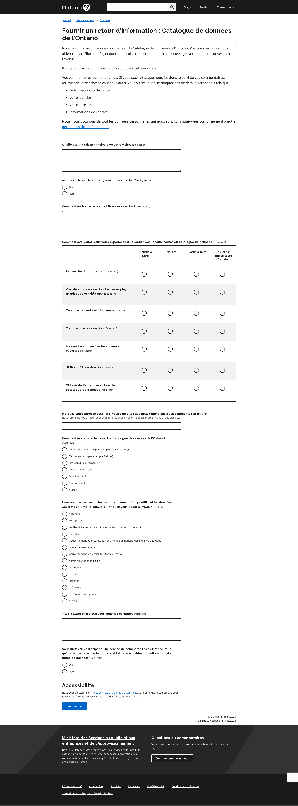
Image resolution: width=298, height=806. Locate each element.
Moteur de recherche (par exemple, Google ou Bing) (99, 449)
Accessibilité (96, 786)
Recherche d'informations (85, 271)
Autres (73, 489)
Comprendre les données (85, 328)
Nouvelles (134, 786)
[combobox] (141, 7)
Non (71, 193)
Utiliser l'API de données (84, 367)
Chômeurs (75, 587)
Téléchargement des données (89, 310)
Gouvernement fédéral (82, 547)
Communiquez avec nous (172, 758)
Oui (71, 187)
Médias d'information (81, 469)
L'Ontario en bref (72, 786)
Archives (116, 786)
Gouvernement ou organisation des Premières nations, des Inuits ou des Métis (115, 540)
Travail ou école (78, 476)
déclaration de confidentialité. (85, 126)
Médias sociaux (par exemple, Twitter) (91, 456)
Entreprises (75, 520)
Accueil (67, 20)
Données (105, 20)
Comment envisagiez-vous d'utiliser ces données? (98, 206)
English (188, 7)
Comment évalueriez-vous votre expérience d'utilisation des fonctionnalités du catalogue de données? (137, 242)
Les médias (75, 567)
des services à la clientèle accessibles (115, 692)
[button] (172, 7)
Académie (74, 514)
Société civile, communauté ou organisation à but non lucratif (105, 527)
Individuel (74, 534)
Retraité (73, 574)
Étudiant (74, 580)
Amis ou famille (78, 483)
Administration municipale (84, 560)
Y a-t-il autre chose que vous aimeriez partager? (97, 613)
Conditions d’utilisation (185, 786)
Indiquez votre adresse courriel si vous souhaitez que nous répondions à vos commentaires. (129, 413)
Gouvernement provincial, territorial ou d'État (96, 554)
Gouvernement (85, 20)
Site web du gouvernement (84, 463)
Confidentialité (155, 786)
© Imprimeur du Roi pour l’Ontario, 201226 (87, 793)
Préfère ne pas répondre (83, 594)
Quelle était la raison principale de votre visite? (96, 144)
